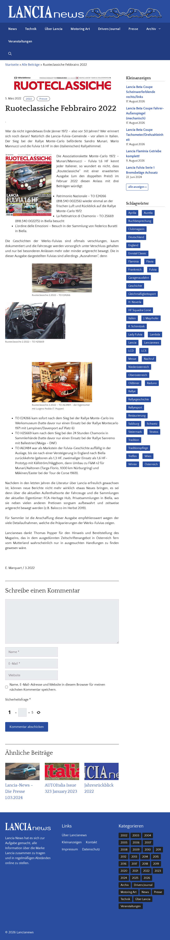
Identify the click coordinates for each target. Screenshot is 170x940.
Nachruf (149, 359)
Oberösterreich (137, 375)
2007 (148, 842)
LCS (143, 350)
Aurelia (148, 213)
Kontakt (91, 842)
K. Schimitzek (136, 326)
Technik (30, 29)
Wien (147, 456)
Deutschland (136, 237)
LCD (131, 350)
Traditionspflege (138, 448)
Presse (133, 29)
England (133, 245)
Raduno (152, 383)
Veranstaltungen (20, 41)
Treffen (132, 456)
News (12, 29)
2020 (124, 871)
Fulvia (153, 269)
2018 (145, 864)
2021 (135, 871)
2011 (158, 849)
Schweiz (152, 423)
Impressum (70, 849)
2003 (135, 835)
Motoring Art (80, 29)
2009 (136, 849)
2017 (134, 864)
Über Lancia (53, 29)
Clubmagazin (136, 229)
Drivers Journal (109, 29)
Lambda (155, 334)
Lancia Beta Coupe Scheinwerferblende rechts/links (140, 92)
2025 (135, 878)
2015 (156, 856)
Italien (132, 318)
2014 (145, 856)
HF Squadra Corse (139, 310)
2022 (29, 98)
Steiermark (135, 432)
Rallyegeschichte (138, 399)
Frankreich (135, 269)
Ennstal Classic (137, 253)
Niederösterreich (138, 367)
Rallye (132, 391)
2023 (158, 871)
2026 (147, 878)
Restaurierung (137, 415)
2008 (124, 849)
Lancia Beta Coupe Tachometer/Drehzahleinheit (144, 135)
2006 (136, 842)
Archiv (151, 29)
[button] (10, 54)
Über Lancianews (74, 835)
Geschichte (135, 286)
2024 (124, 878)
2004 (147, 835)
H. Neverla (134, 302)
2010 (148, 849)
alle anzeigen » (137, 187)
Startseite (12, 65)
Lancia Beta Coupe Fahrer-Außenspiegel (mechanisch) (145, 113)
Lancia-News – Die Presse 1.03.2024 (19, 791)
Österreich (151, 464)
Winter (132, 464)
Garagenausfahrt (138, 278)
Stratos (153, 432)
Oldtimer (133, 383)
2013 (134, 856)
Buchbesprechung (139, 221)
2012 (123, 856)
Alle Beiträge (31, 65)
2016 (123, 864)
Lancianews (151, 342)
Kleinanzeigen (72, 842)
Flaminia (133, 261)
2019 (156, 864)
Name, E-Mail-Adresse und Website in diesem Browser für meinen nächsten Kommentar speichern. (57, 687)
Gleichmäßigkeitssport (142, 294)
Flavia (149, 261)
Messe (132, 359)
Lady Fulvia (135, 334)
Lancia (132, 342)
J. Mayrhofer (151, 318)
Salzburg (133, 423)
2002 (124, 835)
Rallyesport (135, 407)
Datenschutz (91, 849)
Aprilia (132, 213)
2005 (124, 842)
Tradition (133, 440)
